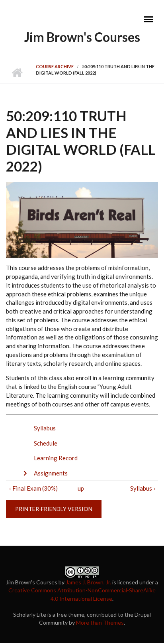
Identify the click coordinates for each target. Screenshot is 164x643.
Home (17, 73)
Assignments (51, 473)
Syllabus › (142, 488)
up (81, 488)
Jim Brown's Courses (82, 37)
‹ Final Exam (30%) (33, 488)
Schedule (45, 443)
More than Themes (100, 622)
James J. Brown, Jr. (88, 582)
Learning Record (56, 458)
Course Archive (55, 66)
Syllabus (45, 428)
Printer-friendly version (53, 508)
